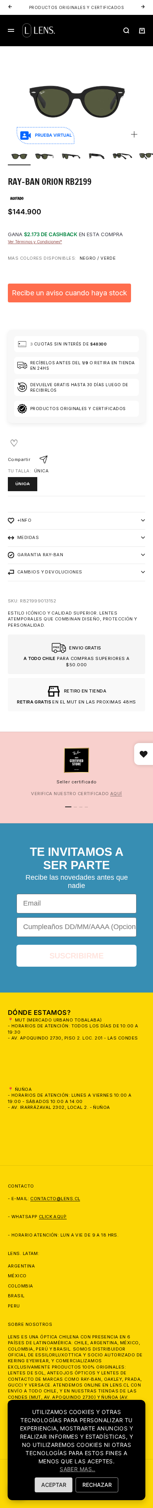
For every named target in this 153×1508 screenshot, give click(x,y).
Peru (14, 1306)
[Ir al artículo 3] (71, 156)
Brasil (16, 1295)
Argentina (21, 1266)
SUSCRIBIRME (76, 955)
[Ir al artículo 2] (45, 156)
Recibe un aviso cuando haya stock (69, 293)
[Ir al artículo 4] (97, 156)
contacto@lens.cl (55, 1198)
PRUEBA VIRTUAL (53, 135)
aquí (116, 793)
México (17, 1275)
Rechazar (97, 1484)
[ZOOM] (134, 134)
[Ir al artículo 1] (19, 156)
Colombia (20, 1286)
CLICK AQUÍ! (53, 1216)
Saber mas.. (77, 1469)
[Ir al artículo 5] (122, 156)
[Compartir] (43, 459)
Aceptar (53, 1484)
